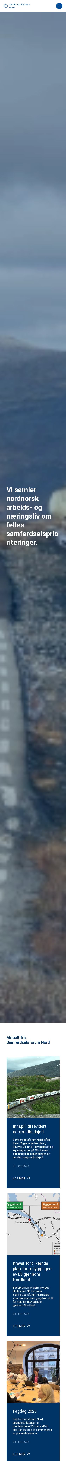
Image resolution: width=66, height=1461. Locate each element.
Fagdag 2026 (25, 1411)
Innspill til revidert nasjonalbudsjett (29, 1129)
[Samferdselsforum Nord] (17, 6)
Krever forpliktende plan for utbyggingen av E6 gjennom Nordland (32, 1271)
